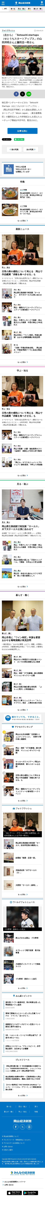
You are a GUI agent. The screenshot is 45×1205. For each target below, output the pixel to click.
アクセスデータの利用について (14, 1143)
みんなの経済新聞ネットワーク (22, 1173)
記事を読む (23, 131)
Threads (29, 1126)
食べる (13, 9)
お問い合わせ (8, 1146)
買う (29, 9)
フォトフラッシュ (8, 30)
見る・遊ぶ (21, 9)
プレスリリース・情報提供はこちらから (17, 1140)
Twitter (22, 1126)
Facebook (15, 1126)
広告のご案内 (8, 1150)
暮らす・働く (38, 9)
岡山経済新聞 (22, 3)
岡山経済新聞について (11, 1136)
